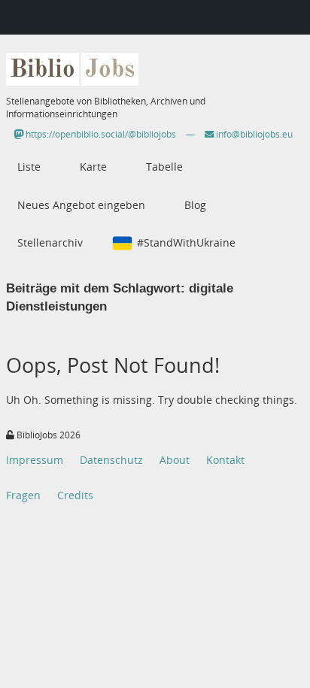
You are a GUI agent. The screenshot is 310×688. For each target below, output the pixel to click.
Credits (75, 495)
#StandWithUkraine (186, 242)
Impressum (34, 460)
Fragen (23, 495)
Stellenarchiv (50, 242)
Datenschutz (111, 460)
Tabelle (164, 166)
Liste (29, 166)
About (175, 460)
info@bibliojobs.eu (253, 134)
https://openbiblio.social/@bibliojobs (99, 134)
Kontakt (225, 460)
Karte (93, 166)
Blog (195, 205)
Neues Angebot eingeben (81, 205)
